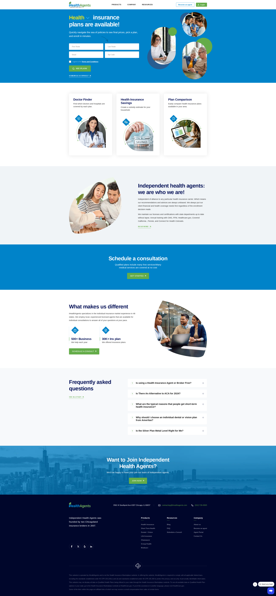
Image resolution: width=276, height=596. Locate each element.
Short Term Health (148, 528)
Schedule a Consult (174, 532)
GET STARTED (137, 276)
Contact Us (198, 536)
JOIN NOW (137, 481)
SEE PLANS (81, 68)
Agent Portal (198, 532)
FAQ (168, 528)
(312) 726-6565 (201, 505)
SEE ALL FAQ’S (75, 397)
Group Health (146, 544)
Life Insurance (146, 536)
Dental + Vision (147, 532)
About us (197, 524)
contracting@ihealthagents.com (174, 505)
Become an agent (185, 5)
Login (202, 5)
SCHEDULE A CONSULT (78, 76)
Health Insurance (147, 524)
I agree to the (85, 62)
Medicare (144, 548)
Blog (169, 524)
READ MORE (143, 226)
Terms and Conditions (90, 62)
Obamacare (145, 540)
